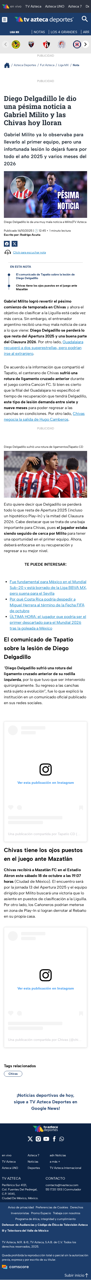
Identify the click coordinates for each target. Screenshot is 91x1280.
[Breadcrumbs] (9, 65)
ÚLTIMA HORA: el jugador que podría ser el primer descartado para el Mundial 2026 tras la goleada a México (48, 622)
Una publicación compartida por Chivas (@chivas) (46, 1040)
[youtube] (46, 1140)
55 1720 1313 (54, 1189)
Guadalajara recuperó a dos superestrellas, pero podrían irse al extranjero (43, 348)
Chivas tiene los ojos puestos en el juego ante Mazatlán (46, 287)
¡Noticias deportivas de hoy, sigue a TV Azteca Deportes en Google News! (45, 1102)
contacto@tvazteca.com (62, 1185)
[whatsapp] (61, 1140)
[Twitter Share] (14, 244)
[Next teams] (85, 44)
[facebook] (54, 1140)
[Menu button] (4, 19)
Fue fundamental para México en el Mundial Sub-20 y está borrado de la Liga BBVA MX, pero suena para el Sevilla (48, 587)
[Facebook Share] (7, 244)
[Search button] (85, 19)
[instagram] (38, 1140)
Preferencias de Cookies (52, 1207)
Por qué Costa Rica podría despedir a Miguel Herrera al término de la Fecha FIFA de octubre (47, 605)
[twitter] (30, 1140)
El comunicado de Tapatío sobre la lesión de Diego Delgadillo (45, 276)
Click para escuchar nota (29, 252)
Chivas (13, 1073)
